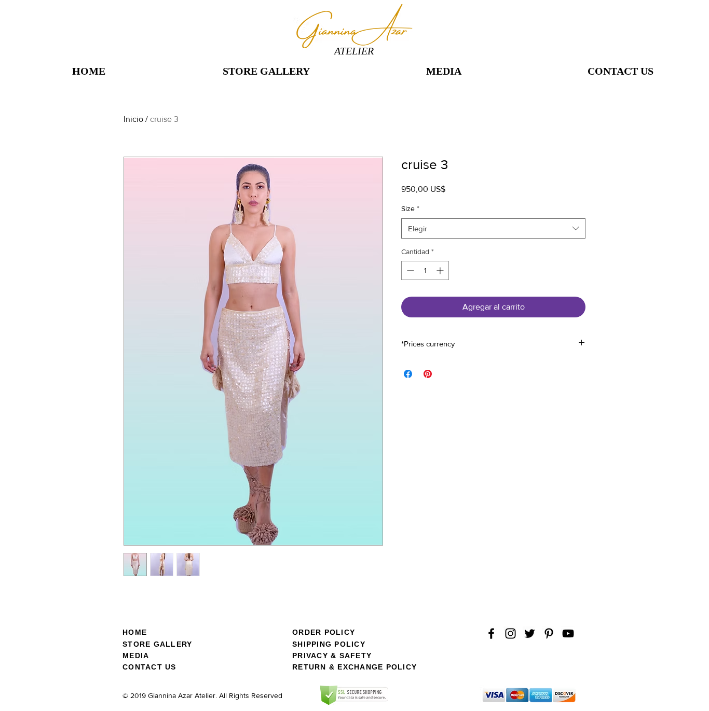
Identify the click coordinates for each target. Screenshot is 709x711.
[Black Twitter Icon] (530, 633)
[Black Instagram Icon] (510, 633)
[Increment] (440, 270)
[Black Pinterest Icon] (549, 633)
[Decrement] (409, 270)
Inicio (133, 119)
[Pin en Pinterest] (427, 374)
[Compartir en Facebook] (408, 374)
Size (410, 208)
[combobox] (493, 228)
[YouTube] (568, 633)
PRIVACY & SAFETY (332, 655)
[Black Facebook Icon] (491, 633)
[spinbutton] (425, 270)
